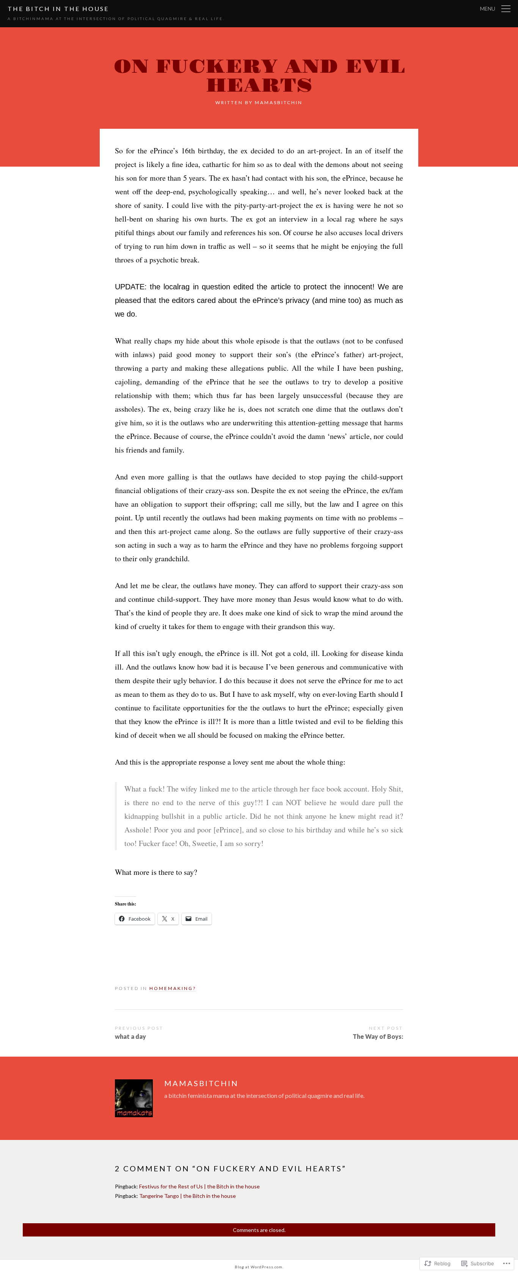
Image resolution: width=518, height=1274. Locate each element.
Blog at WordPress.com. (259, 1267)
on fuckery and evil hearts (259, 76)
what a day (130, 1036)
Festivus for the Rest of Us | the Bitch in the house (199, 1186)
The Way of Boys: (378, 1036)
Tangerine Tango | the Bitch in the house (187, 1196)
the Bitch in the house (58, 8)
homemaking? (172, 988)
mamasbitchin (279, 102)
